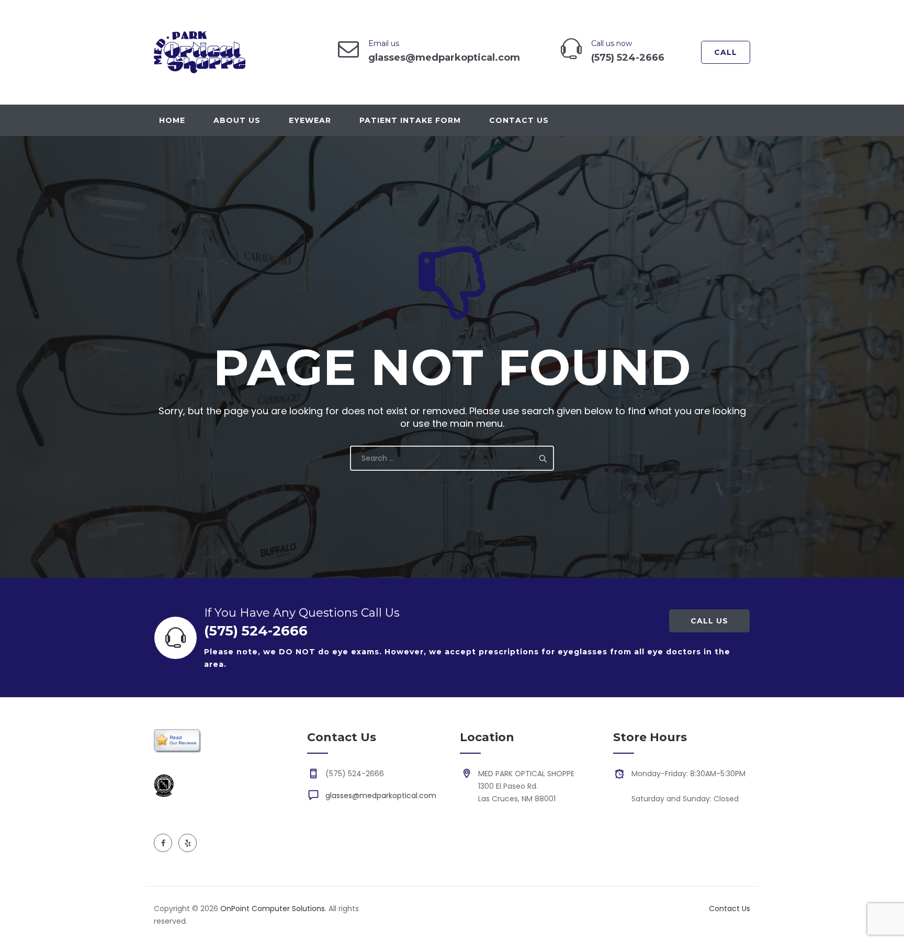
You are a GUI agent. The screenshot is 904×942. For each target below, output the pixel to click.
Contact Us (519, 120)
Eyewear (310, 120)
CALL (725, 52)
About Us (237, 120)
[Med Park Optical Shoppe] (199, 52)
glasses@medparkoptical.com (380, 795)
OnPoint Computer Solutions (272, 908)
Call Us (709, 621)
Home (172, 120)
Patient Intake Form (410, 120)
